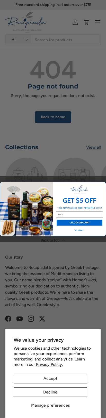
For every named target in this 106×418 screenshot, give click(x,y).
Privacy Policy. (49, 364)
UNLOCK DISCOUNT (79, 222)
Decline (50, 392)
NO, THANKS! (79, 230)
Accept (50, 378)
